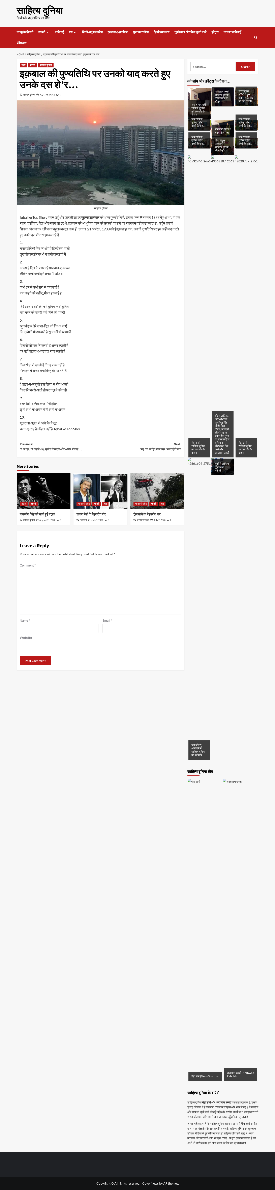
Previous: (51, 447)
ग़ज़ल (24, 504)
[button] (255, 37)
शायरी (41, 32)
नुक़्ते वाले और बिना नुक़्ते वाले (191, 32)
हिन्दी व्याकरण (162, 32)
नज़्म (23, 65)
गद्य (70, 32)
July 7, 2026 (97, 520)
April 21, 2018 (47, 94)
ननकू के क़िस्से (25, 32)
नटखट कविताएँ (232, 32)
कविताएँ (59, 32)
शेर (105, 504)
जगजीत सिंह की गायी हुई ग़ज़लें (37, 514)
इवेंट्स (215, 32)
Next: (160, 447)
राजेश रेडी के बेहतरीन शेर (91, 514)
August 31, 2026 (47, 520)
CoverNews (150, 1183)
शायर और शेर (84, 504)
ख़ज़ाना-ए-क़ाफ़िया (118, 32)
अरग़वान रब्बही (143, 520)
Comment (28, 565)
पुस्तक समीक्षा (141, 32)
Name (25, 620)
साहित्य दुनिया (40, 11)
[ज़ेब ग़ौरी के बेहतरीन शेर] (157, 491)
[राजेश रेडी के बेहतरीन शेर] (100, 491)
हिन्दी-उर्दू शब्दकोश (92, 32)
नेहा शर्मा (83, 520)
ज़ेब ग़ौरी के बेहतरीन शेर (146, 514)
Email (107, 620)
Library (22, 42)
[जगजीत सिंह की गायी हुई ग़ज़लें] (43, 491)
